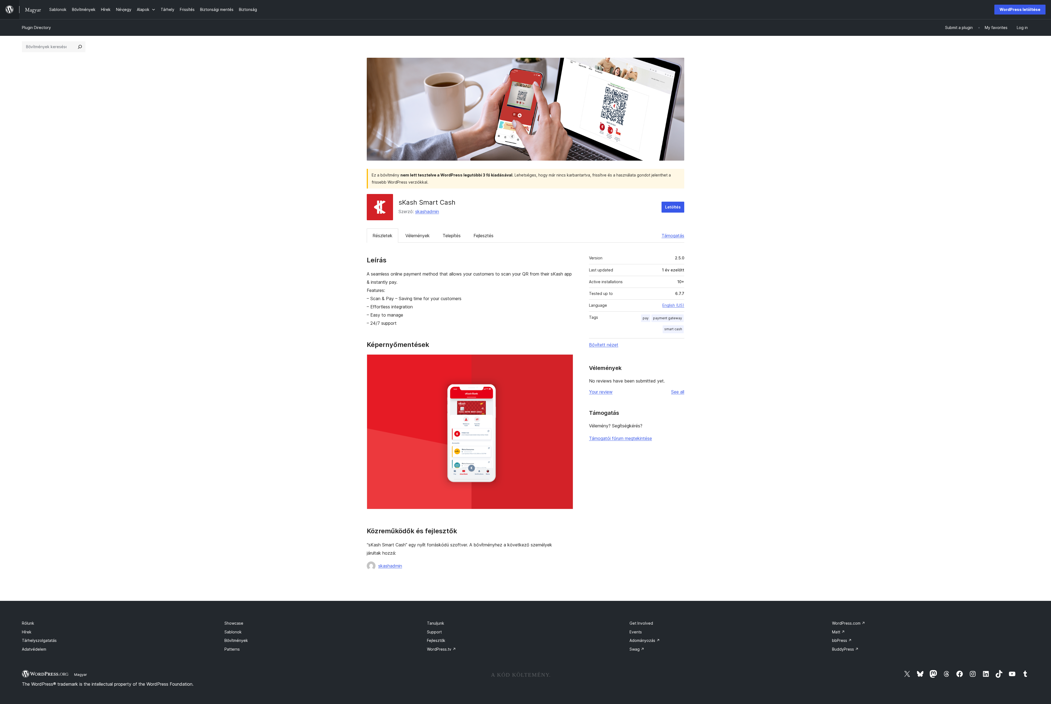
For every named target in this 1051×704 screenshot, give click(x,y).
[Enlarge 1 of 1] (565, 361)
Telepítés (452, 235)
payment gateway (667, 318)
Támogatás (673, 235)
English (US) (673, 305)
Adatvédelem (34, 649)
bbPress (842, 640)
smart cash (673, 329)
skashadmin (427, 211)
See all (677, 392)
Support (434, 632)
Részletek (382, 235)
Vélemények (417, 235)
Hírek (26, 632)
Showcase (233, 623)
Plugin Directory (36, 27)
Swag (637, 649)
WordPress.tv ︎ (441, 649)
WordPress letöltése (1020, 9)
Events (636, 632)
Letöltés (673, 207)
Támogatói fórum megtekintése (620, 438)
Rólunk (28, 623)
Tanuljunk (435, 623)
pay (646, 318)
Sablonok (233, 632)
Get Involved (641, 623)
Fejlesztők (436, 640)
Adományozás (645, 640)
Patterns (232, 649)
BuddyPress (845, 649)
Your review (601, 392)
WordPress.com (848, 623)
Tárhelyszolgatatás (39, 640)
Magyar (80, 674)
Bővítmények (236, 640)
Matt (838, 632)
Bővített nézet (603, 344)
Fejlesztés (483, 235)
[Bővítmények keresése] (79, 46)
